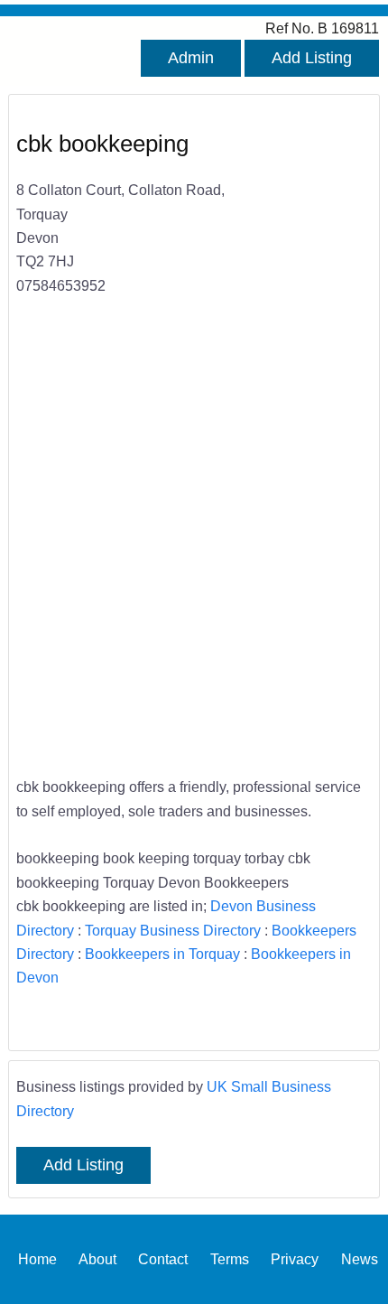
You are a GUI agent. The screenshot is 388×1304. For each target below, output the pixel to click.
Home (37, 1259)
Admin (191, 58)
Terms (229, 1259)
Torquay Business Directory (173, 930)
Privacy (295, 1259)
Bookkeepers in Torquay (162, 953)
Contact (163, 1259)
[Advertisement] (194, 548)
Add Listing (312, 58)
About (97, 1259)
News (359, 1259)
